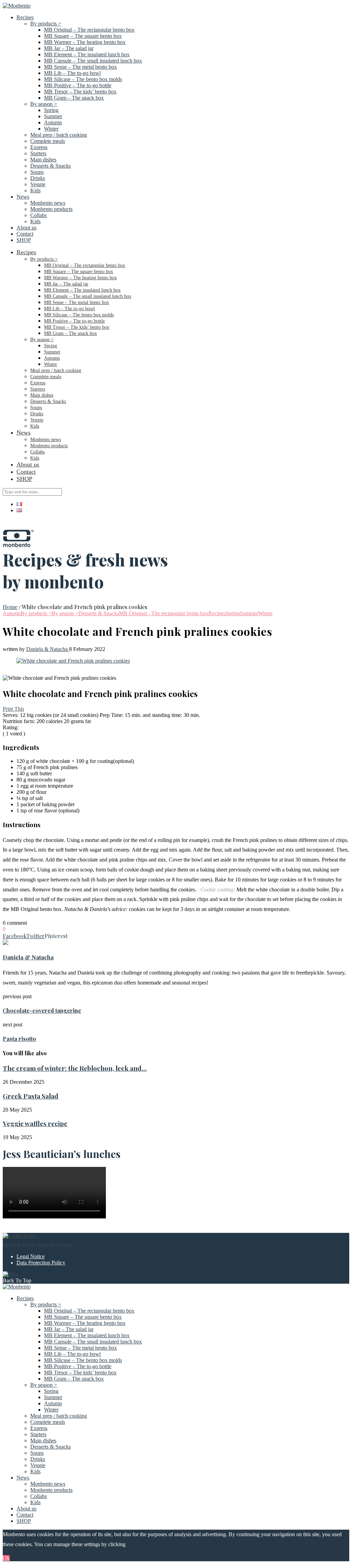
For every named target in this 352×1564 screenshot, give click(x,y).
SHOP (23, 240)
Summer (53, 116)
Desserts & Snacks (50, 166)
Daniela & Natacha (47, 649)
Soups (37, 172)
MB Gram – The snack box (74, 98)
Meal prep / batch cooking (58, 135)
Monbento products (51, 209)
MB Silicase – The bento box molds (83, 79)
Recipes (25, 17)
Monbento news (47, 203)
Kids (35, 190)
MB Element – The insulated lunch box (87, 54)
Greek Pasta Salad (30, 1096)
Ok (6, 1558)
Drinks (37, 178)
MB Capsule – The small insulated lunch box (93, 61)
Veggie (37, 184)
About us (26, 227)
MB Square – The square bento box (83, 36)
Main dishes (43, 159)
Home (10, 606)
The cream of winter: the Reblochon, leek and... (75, 1068)
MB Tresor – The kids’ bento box (80, 91)
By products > (45, 23)
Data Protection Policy (40, 1262)
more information (145, 1544)
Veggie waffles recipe (35, 1123)
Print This (13, 709)
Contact (24, 234)
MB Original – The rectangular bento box (89, 30)
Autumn (53, 122)
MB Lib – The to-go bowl (72, 73)
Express (38, 147)
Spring (51, 110)
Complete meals (47, 141)
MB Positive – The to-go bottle (77, 85)
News (22, 197)
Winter (51, 129)
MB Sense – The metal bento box (80, 67)
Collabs (38, 215)
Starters (38, 153)
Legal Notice (30, 1256)
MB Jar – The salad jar (69, 48)
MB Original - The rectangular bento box (163, 613)
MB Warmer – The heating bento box (84, 42)
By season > (43, 104)
